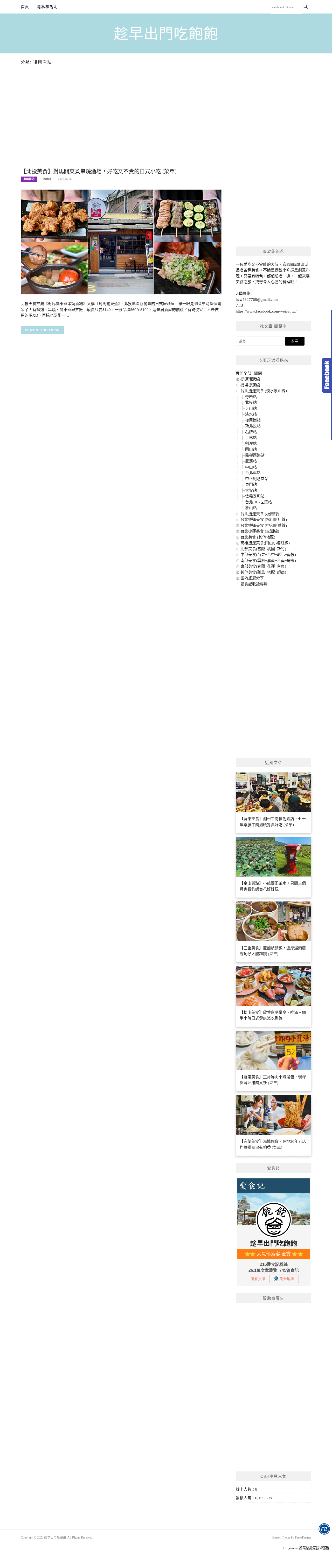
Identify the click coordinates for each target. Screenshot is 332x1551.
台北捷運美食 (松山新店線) (263, 519)
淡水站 (251, 414)
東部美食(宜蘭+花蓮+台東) (263, 566)
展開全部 (243, 373)
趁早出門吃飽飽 (166, 34)
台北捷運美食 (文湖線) (259, 531)
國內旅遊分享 (252, 578)
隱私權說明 (47, 7)
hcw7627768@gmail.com (257, 299)
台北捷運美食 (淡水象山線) (263, 391)
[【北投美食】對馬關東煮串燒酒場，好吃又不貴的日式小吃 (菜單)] (121, 241)
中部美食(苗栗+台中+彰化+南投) (268, 555)
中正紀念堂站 (256, 479)
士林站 (251, 438)
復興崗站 (29, 179)
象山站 (251, 508)
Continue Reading (42, 330)
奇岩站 (251, 397)
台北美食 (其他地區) (257, 537)
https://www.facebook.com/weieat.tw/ (266, 311)
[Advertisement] (121, 124)
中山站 (251, 467)
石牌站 (251, 432)
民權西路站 (255, 455)
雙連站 (251, 461)
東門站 (251, 484)
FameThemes (303, 1537)
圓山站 (251, 449)
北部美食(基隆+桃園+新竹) (263, 549)
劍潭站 (251, 444)
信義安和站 (255, 496)
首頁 (25, 7)
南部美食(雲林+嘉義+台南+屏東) (268, 561)
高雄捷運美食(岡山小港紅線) (265, 543)
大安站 (251, 490)
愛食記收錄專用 (254, 584)
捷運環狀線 (250, 379)
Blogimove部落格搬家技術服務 (306, 1548)
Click (327, 375)
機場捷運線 (250, 385)
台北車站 (253, 473)
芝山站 (251, 408)
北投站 (251, 402)
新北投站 (253, 426)
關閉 (258, 373)
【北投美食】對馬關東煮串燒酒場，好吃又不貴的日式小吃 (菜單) (99, 171)
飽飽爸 (47, 179)
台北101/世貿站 (258, 502)
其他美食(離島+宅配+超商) (263, 572)
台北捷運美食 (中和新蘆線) (263, 525)
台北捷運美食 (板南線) (259, 514)
